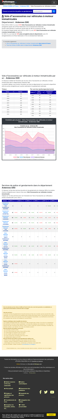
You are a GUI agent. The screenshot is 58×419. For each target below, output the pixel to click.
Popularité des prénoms (24, 394)
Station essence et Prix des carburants (9, 383)
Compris (51, 415)
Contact (53, 397)
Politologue (36, 364)
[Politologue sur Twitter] (45, 393)
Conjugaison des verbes (24, 401)
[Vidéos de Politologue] (52, 393)
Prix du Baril (9, 388)
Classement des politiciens (24, 389)
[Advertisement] (29, 61)
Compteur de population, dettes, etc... (9, 406)
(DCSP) (5, 246)
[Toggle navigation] (54, 2)
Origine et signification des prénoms (9, 395)
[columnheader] (8, 92)
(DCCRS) (5, 237)
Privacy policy (32, 372)
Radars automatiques (23, 382)
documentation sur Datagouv (28, 344)
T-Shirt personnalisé (23, 405)
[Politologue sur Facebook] (40, 393)
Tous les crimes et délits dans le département (24, 45)
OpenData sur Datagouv (37, 361)
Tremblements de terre (10, 401)
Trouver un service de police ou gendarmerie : (18, 11)
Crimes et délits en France (11, 6)
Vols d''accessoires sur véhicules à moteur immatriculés (28, 43)
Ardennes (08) (24, 6)
